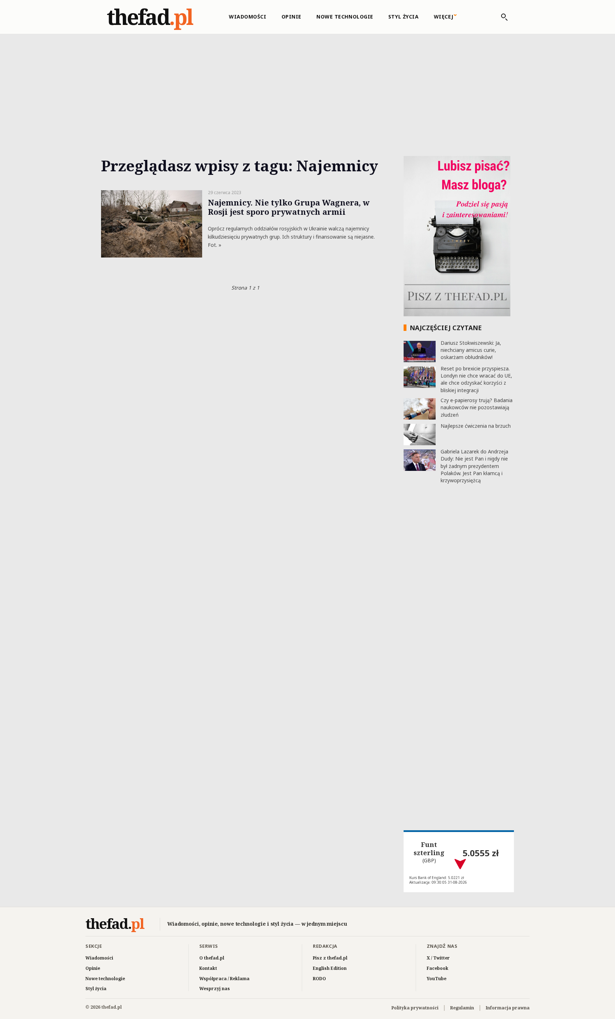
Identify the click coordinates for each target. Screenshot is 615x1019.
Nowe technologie (344, 16)
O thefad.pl (211, 958)
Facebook (437, 968)
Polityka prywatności (414, 1008)
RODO (319, 979)
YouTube (436, 979)
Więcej (443, 16)
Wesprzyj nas (214, 989)
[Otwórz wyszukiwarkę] (500, 17)
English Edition (330, 968)
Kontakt (208, 968)
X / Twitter (438, 958)
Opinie (291, 16)
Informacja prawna (508, 1008)
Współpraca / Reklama (224, 979)
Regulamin (462, 1008)
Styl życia (403, 16)
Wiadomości (248, 16)
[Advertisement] (307, 87)
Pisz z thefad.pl (330, 958)
